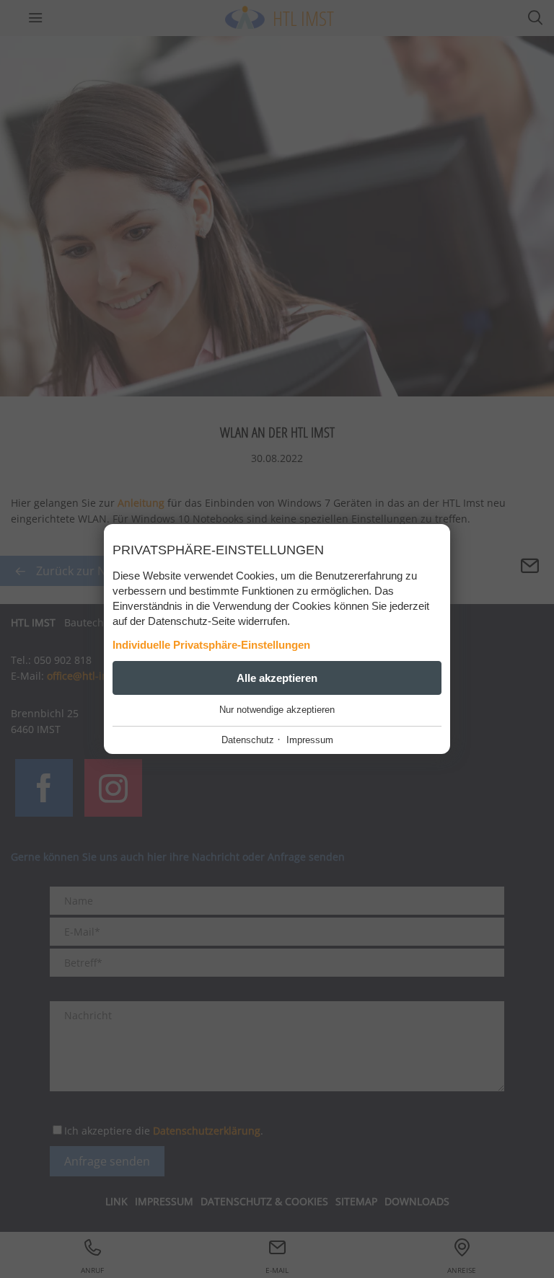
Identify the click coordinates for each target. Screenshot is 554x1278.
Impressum (309, 740)
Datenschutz (247, 740)
